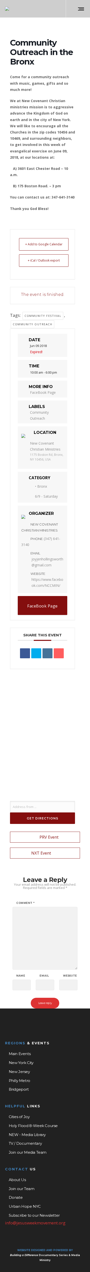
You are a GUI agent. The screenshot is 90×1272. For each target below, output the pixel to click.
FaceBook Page (43, 392)
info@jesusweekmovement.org (35, 1223)
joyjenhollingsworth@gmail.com (47, 562)
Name (20, 976)
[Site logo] (7, 8)
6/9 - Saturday (46, 496)
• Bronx (41, 486)
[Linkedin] (47, 653)
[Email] (59, 653)
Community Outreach (32, 324)
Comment (25, 903)
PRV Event (49, 837)
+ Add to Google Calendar (43, 244)
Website (70, 976)
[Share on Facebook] (25, 653)
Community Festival (42, 316)
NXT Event (41, 853)
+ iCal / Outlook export (44, 260)
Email (44, 976)
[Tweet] (36, 653)
